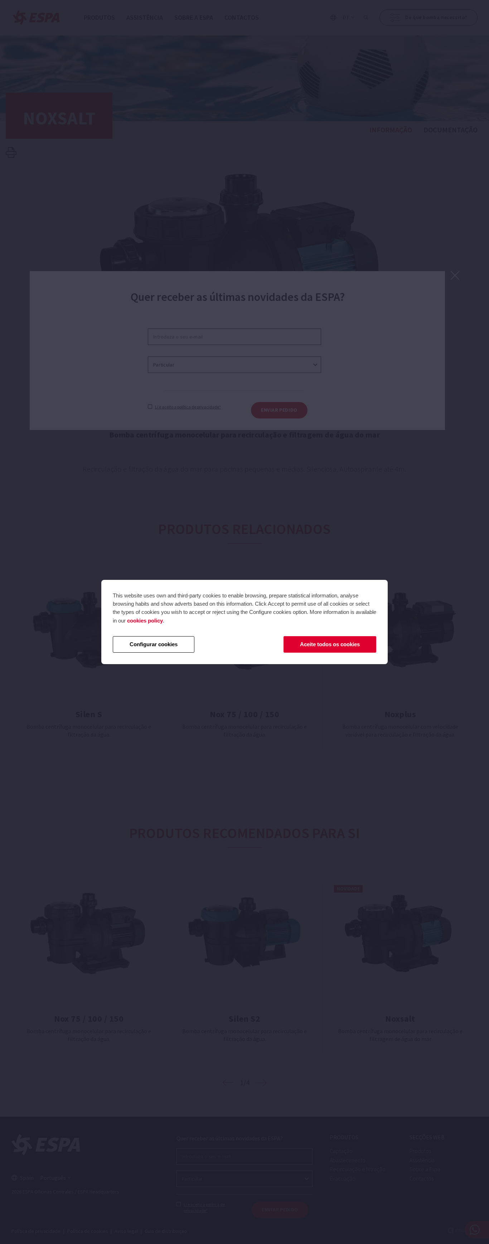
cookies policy (145, 621)
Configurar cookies (154, 644)
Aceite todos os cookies (330, 644)
